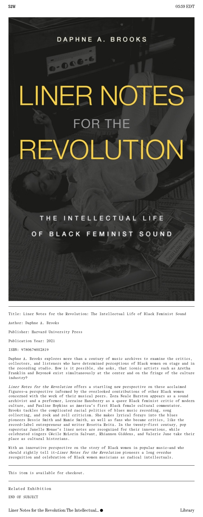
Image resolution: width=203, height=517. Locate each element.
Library (187, 510)
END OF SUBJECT (23, 497)
